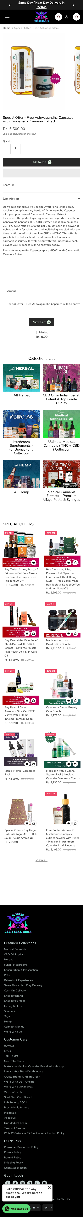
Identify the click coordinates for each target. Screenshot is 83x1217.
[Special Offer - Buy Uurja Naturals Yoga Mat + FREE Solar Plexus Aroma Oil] (21, 809)
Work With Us (13, 1032)
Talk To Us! (11, 1056)
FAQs (7, 1051)
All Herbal (22, 395)
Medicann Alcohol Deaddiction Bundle (58, 642)
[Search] (58, 17)
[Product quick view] (75, 562)
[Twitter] (15, 1183)
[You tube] (44, 1183)
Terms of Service (14, 1128)
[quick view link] (33, 562)
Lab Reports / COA (15, 1102)
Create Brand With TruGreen (22, 1077)
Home (6, 28)
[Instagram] (22, 1183)
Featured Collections (20, 943)
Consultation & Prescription (21, 970)
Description (11, 199)
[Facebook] (7, 1183)
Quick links (12, 1141)
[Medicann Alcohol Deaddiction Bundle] (62, 619)
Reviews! (9, 1045)
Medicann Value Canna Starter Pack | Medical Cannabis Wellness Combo (63, 774)
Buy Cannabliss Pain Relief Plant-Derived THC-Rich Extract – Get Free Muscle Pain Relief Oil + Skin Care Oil (21, 647)
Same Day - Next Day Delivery (23, 985)
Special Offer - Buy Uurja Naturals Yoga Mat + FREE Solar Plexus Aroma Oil (20, 834)
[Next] (73, 5)
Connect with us (14, 1026)
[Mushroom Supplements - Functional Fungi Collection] (21, 424)
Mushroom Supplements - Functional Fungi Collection (21, 447)
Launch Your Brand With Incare (23, 1071)
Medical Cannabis (15, 949)
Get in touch (13, 1176)
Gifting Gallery (13, 1006)
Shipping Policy (13, 1162)
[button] (41, 173)
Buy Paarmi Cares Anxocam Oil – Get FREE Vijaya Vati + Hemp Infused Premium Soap (19, 713)
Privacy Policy (12, 1152)
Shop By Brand (13, 996)
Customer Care (15, 1039)
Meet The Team (14, 1061)
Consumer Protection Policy (21, 1147)
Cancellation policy (15, 1168)
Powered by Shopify (57, 1199)
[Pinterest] (29, 1183)
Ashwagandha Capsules (26, 250)
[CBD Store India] (41, 17)
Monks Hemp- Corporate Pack (19, 773)
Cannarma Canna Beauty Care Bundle (61, 709)
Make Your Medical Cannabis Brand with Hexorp (34, 1066)
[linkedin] (37, 1183)
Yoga (7, 1016)
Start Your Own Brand (17, 1097)
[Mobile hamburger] (7, 17)
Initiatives (10, 1113)
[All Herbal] (21, 378)
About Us (10, 1118)
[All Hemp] (21, 474)
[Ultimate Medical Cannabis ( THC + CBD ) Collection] (61, 424)
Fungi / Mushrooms (16, 965)
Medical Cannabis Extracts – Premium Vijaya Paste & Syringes (61, 496)
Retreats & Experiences (18, 980)
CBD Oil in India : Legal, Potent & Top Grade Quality (61, 399)
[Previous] (9, 5)
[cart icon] (76, 17)
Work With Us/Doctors (18, 1087)
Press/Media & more (16, 1107)
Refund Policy (12, 1157)
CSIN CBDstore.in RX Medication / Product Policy (34, 1133)
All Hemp (21, 492)
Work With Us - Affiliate (19, 1082)
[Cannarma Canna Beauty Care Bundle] (62, 686)
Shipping (7, 133)
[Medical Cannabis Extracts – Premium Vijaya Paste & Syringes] (61, 474)
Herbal (8, 959)
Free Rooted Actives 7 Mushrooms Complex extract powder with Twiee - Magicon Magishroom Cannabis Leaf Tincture (63, 837)
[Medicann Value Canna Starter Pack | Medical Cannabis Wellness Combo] (62, 750)
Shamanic (10, 1011)
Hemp (8, 1021)
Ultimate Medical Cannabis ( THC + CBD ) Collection (61, 445)
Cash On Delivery (15, 990)
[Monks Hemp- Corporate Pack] (21, 750)
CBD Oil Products (15, 954)
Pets (7, 975)
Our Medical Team (15, 1123)
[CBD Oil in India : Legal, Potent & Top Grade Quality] (61, 378)
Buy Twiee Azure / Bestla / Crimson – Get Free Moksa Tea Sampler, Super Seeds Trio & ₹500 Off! (21, 575)
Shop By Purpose (14, 1001)
